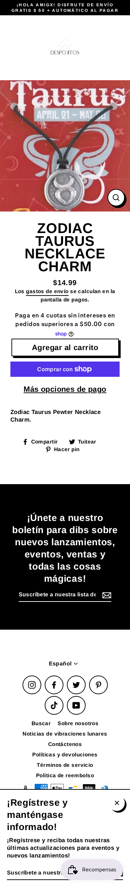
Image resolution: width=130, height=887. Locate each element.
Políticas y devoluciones (64, 754)
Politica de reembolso (65, 775)
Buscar (41, 723)
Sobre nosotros (78, 723)
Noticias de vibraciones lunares (65, 734)
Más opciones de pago (65, 389)
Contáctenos (65, 744)
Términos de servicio (65, 765)
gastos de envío (47, 291)
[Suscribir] (105, 595)
